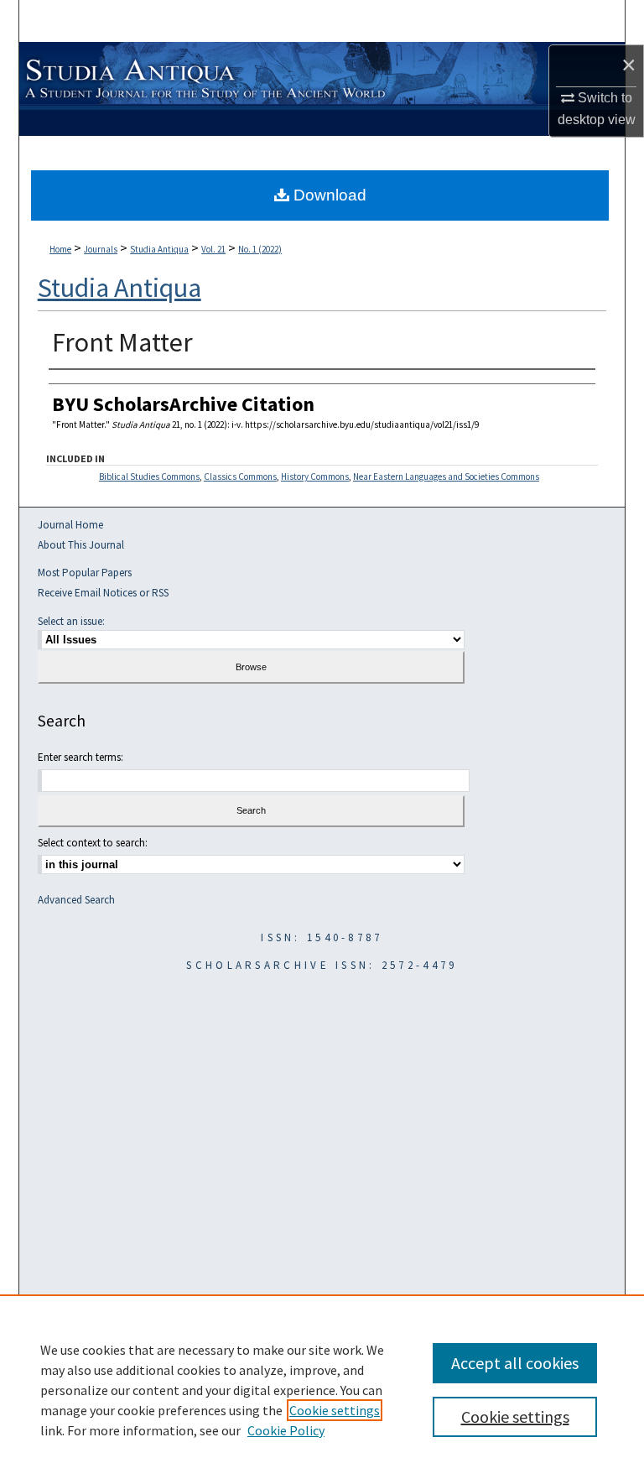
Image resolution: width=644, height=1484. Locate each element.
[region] (322, 1389)
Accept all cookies (515, 1362)
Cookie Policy (286, 1430)
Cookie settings (334, 1410)
